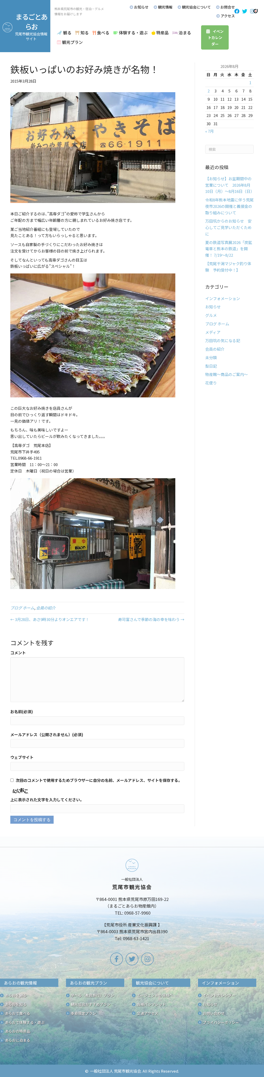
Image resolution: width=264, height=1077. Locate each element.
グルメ (211, 315)
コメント (18, 652)
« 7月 (209, 131)
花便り (211, 383)
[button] (237, 11)
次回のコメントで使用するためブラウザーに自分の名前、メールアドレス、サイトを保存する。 (99, 780)
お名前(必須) (21, 711)
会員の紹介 (45, 607)
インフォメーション (222, 298)
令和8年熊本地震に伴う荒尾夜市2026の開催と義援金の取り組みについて (229, 206)
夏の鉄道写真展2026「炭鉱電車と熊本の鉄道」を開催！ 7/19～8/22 (228, 249)
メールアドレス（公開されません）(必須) (46, 734)
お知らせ (213, 306)
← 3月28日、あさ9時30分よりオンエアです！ (49, 619)
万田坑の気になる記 (222, 340)
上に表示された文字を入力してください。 (47, 799)
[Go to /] (132, 901)
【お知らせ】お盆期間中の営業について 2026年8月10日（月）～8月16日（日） (229, 185)
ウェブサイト (22, 757)
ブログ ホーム (22, 607)
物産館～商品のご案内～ (226, 374)
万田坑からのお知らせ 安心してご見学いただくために (228, 227)
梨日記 (211, 366)
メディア (212, 332)
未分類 (211, 357)
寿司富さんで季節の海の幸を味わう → (151, 619)
